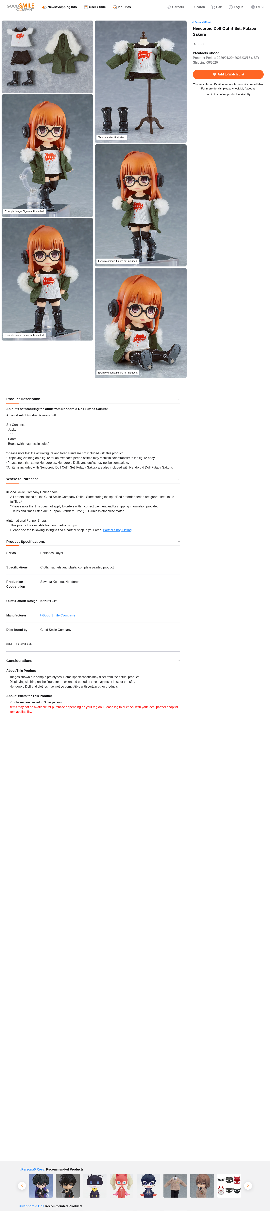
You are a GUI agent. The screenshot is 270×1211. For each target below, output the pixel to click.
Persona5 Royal (203, 22)
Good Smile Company (58, 615)
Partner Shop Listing (117, 530)
